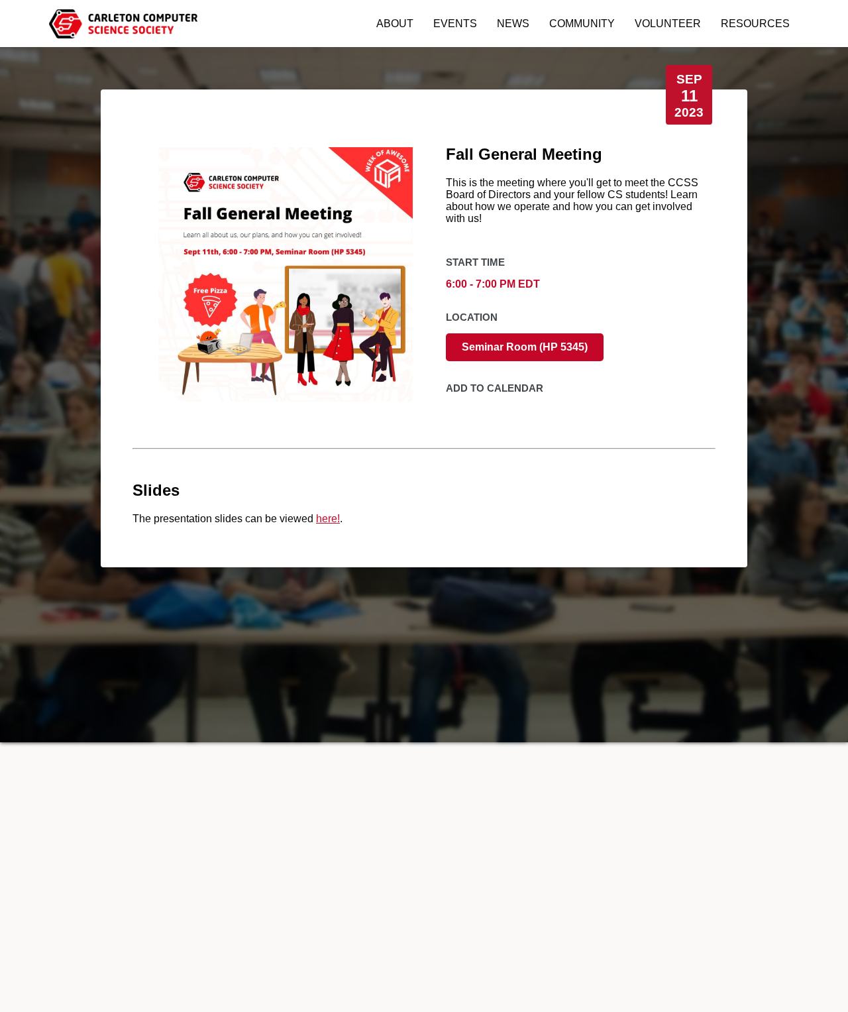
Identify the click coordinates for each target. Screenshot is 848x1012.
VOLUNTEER (668, 23)
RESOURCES (755, 23)
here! (328, 518)
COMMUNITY (582, 23)
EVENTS (455, 23)
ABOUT (394, 23)
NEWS (513, 23)
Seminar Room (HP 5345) (525, 347)
